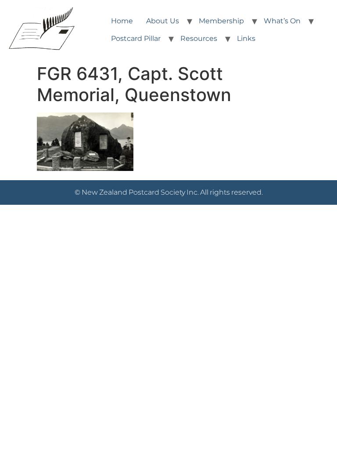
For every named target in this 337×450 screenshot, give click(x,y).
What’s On (282, 21)
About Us (162, 21)
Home (122, 21)
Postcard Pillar (136, 38)
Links (246, 38)
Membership (221, 21)
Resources (198, 38)
